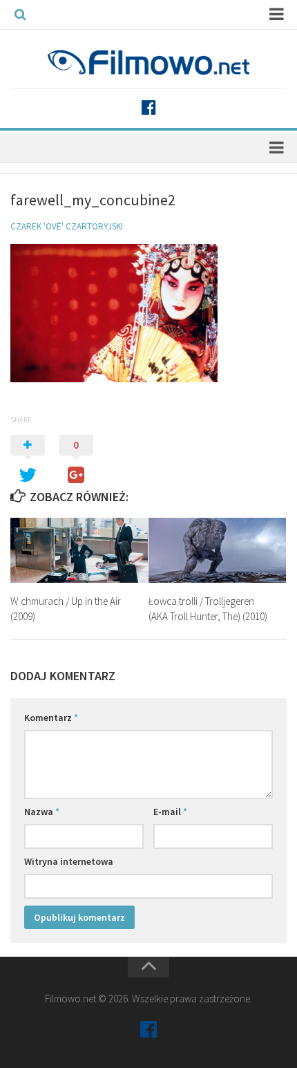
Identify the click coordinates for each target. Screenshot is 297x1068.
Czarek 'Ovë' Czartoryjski (66, 226)
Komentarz (51, 717)
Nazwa (41, 811)
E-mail (170, 811)
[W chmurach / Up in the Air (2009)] (79, 550)
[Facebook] (148, 108)
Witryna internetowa (68, 861)
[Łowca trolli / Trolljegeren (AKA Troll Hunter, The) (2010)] (217, 550)
